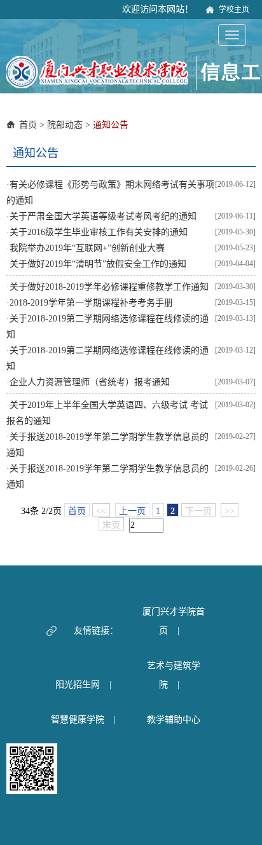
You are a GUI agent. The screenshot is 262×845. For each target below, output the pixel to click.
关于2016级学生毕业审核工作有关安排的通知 (99, 232)
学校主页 (234, 9)
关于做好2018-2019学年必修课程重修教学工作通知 (109, 287)
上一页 (132, 511)
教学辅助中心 (173, 719)
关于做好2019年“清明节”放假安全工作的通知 (98, 264)
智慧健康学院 (77, 719)
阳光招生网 (77, 684)
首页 (28, 125)
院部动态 (65, 125)
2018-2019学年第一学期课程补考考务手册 (91, 303)
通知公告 (110, 125)
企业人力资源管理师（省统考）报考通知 (90, 382)
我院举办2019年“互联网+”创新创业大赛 (87, 248)
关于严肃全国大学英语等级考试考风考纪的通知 (103, 216)
